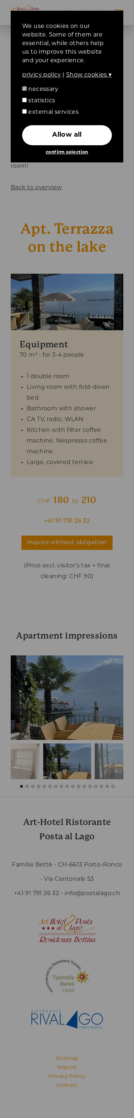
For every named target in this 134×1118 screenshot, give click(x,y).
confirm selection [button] (67, 152)
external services (53, 112)
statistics (41, 101)
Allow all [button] (67, 135)
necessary (42, 89)
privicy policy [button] (41, 75)
